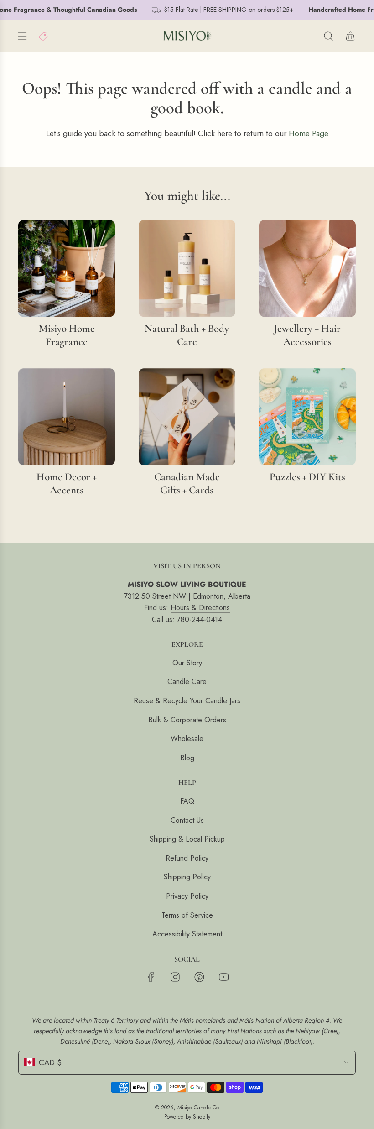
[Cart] (350, 36)
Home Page (308, 133)
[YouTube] (223, 977)
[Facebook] (151, 977)
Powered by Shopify (187, 1117)
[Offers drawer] (44, 36)
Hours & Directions (200, 607)
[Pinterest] (199, 977)
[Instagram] (175, 977)
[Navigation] (22, 36)
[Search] (328, 36)
